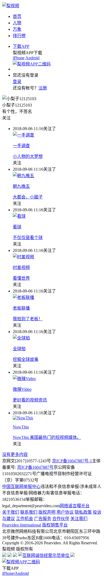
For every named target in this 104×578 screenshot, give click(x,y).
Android (32, 58)
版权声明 (46, 512)
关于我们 (10, 512)
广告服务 (42, 518)
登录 (17, 81)
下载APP (21, 46)
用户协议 (65, 512)
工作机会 (24, 518)
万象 (17, 29)
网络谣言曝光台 (75, 505)
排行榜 (19, 35)
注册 (42, 88)
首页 (17, 16)
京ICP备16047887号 (35, 467)
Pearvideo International (21, 525)
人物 (17, 23)
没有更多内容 (15, 454)
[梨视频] (10, 5)
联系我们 (28, 512)
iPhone (19, 58)
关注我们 (78, 518)
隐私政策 (83, 512)
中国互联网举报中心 (21, 486)
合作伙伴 (60, 518)
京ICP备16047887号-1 (72, 461)
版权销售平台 (55, 525)
